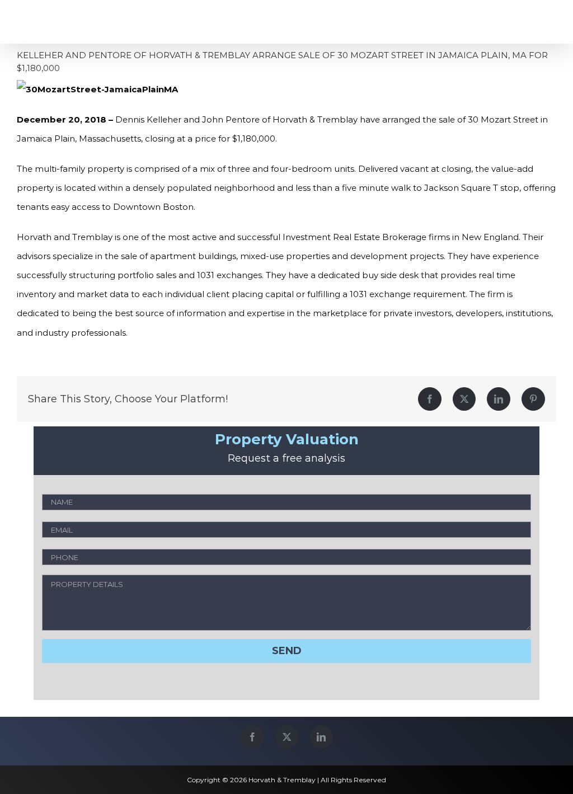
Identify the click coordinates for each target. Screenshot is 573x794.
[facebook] (252, 737)
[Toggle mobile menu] (547, 22)
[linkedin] (321, 737)
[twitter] (286, 737)
